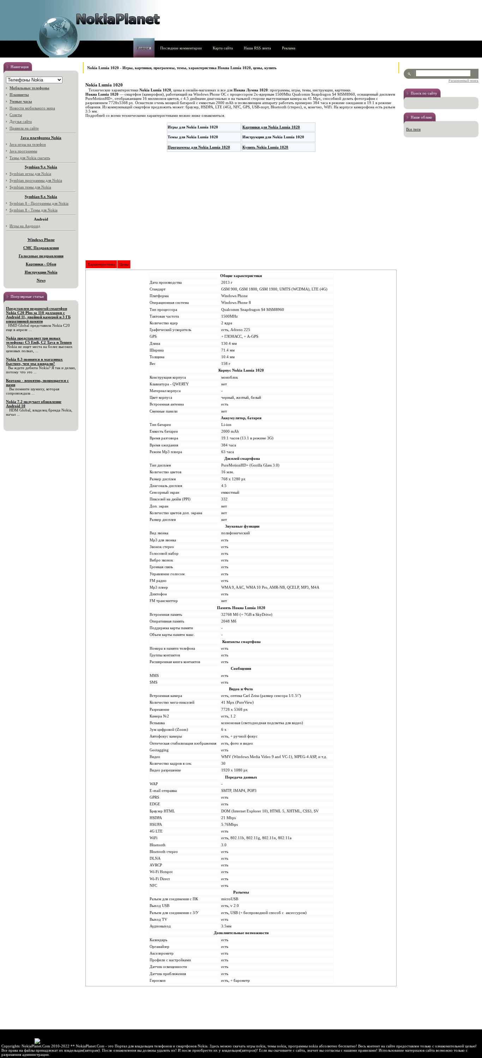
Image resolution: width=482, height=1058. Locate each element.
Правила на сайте (24, 128)
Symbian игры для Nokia (30, 174)
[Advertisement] (241, 206)
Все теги (413, 129)
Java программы (23, 151)
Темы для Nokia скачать (30, 158)
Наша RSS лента (257, 48)
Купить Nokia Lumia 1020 (265, 147)
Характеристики (101, 264)
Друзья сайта (21, 121)
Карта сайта (223, 48)
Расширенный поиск (463, 81)
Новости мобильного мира (32, 108)
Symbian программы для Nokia (36, 180)
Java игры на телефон (28, 144)
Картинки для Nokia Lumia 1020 (271, 127)
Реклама (288, 48)
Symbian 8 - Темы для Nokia (34, 210)
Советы (16, 115)
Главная (143, 48)
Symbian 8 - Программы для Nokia (39, 203)
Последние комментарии (181, 48)
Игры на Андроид (25, 226)
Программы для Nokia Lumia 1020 (199, 147)
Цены (123, 264)
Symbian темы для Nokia (30, 187)
